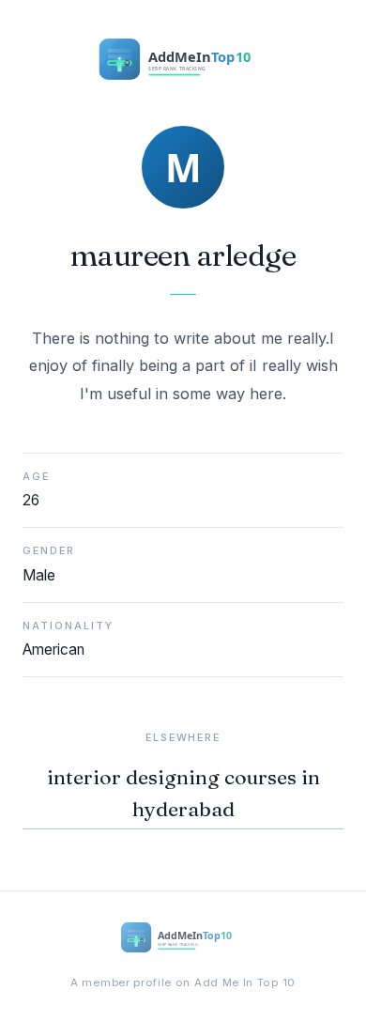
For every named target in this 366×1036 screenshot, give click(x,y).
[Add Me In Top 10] (183, 63)
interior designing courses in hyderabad (183, 794)
